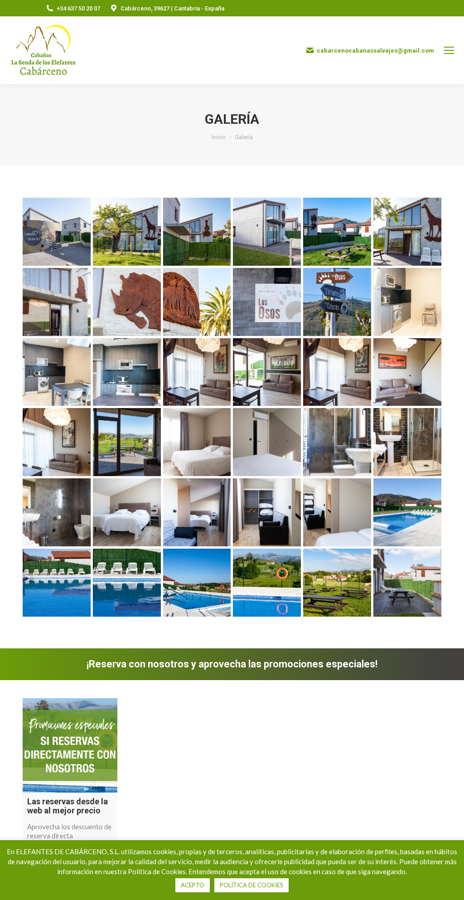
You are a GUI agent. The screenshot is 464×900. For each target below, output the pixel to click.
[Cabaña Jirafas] (127, 232)
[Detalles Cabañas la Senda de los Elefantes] (337, 302)
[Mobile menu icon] (449, 50)
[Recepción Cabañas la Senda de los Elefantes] (57, 232)
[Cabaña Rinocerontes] (127, 302)
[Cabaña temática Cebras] (197, 232)
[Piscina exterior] (407, 512)
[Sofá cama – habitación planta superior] (197, 512)
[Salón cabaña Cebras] (267, 372)
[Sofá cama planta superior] (267, 512)
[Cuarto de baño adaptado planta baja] (57, 512)
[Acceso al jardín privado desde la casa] (127, 442)
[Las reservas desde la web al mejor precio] (70, 745)
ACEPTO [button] (192, 885)
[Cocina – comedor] (57, 372)
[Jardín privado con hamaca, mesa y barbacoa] (407, 583)
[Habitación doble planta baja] (197, 442)
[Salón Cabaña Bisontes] (197, 372)
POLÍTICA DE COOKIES (251, 885)
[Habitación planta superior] (337, 512)
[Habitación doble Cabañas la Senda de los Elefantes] (127, 512)
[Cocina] (127, 372)
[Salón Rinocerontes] (337, 372)
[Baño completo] (337, 442)
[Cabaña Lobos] (197, 302)
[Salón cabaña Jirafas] (407, 372)
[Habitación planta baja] (267, 442)
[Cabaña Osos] (57, 302)
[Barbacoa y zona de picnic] (337, 232)
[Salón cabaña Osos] (57, 442)
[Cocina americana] (407, 302)
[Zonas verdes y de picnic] (337, 583)
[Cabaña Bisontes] (267, 232)
